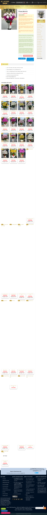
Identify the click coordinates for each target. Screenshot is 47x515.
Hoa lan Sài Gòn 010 (22, 111)
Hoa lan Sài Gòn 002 (5, 94)
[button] (45, 6)
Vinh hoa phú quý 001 (30, 446)
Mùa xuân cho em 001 (13, 386)
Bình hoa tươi (39, 49)
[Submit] (24, 2)
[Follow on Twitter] (13, 2)
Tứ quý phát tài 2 (30, 370)
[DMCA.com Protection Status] (15, 496)
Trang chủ (19, 9)
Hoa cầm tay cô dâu (40, 39)
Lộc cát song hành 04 (30, 294)
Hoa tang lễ (39, 34)
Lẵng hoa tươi (39, 56)
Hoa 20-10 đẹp (39, 46)
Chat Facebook (4, 510)
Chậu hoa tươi (39, 51)
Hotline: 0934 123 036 (6, 512)
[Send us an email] (14, 2)
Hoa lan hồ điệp (39, 58)
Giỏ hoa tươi (39, 53)
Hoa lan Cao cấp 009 (30, 94)
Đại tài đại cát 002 (22, 445)
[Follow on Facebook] (11, 2)
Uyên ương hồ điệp (5, 445)
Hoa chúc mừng (39, 27)
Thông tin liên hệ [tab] (5, 64)
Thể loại (38, 29)
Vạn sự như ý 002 (5, 143)
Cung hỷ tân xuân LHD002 (5, 461)
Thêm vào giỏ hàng (28, 55)
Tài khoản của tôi (5, 495)
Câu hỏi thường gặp (5, 484)
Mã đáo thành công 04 (22, 294)
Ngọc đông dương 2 (22, 370)
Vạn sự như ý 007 (30, 127)
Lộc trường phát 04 (30, 218)
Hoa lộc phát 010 (30, 143)
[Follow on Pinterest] (22, 499)
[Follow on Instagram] (12, 2)
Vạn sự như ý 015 (5, 127)
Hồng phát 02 (5, 370)
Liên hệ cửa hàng (5, 493)
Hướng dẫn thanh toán (6, 482)
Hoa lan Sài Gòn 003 (13, 94)
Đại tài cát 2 (13, 370)
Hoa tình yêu (39, 44)
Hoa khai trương (39, 36)
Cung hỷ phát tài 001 (13, 127)
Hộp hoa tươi (39, 54)
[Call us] (20, 499)
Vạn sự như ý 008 (22, 127)
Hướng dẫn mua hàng (6, 480)
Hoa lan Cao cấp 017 (13, 111)
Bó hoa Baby (2, 7)
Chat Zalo (3, 508)
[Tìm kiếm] (45, 8)
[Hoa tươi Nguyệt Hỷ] (5, 2)
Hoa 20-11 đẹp (39, 37)
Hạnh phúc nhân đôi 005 (22, 95)
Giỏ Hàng (4, 491)
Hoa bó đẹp (39, 32)
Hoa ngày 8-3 (39, 41)
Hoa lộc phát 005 (21, 143)
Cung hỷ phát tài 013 (13, 143)
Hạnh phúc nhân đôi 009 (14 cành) (5, 111)
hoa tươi (5, 500)
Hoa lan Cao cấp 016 (30, 111)
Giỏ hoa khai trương (40, 25)
